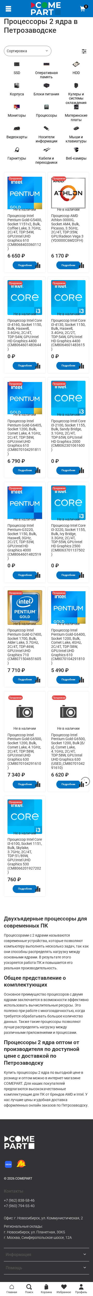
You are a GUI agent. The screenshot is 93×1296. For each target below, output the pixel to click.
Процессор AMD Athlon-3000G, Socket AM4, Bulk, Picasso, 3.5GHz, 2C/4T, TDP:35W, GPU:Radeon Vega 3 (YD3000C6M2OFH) (67, 228)
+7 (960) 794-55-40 (19, 1206)
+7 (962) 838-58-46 (19, 1200)
